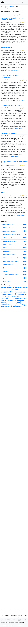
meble (8, 303)
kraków (15, 294)
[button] (22, 2)
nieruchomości (16, 307)
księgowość (6, 294)
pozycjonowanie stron (17, 298)
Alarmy (3, 192)
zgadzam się (23, 620)
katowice (4, 301)
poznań (4, 298)
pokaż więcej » (21, 42)
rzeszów (22, 294)
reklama (12, 300)
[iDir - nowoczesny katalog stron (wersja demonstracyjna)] (2, 2)
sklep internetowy (11, 304)
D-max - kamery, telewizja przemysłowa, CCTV (9, 76)
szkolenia (13, 303)
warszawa (5, 292)
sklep (17, 305)
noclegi (22, 305)
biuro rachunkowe (17, 292)
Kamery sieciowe (6, 47)
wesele (15, 290)
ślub (13, 305)
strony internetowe (13, 287)
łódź (2, 287)
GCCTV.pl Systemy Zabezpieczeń (12, 105)
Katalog (12, 6)
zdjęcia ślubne (6, 307)
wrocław (8, 290)
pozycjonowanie (7, 296)
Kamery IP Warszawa (8, 133)
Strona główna (4, 6)
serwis (17, 296)
